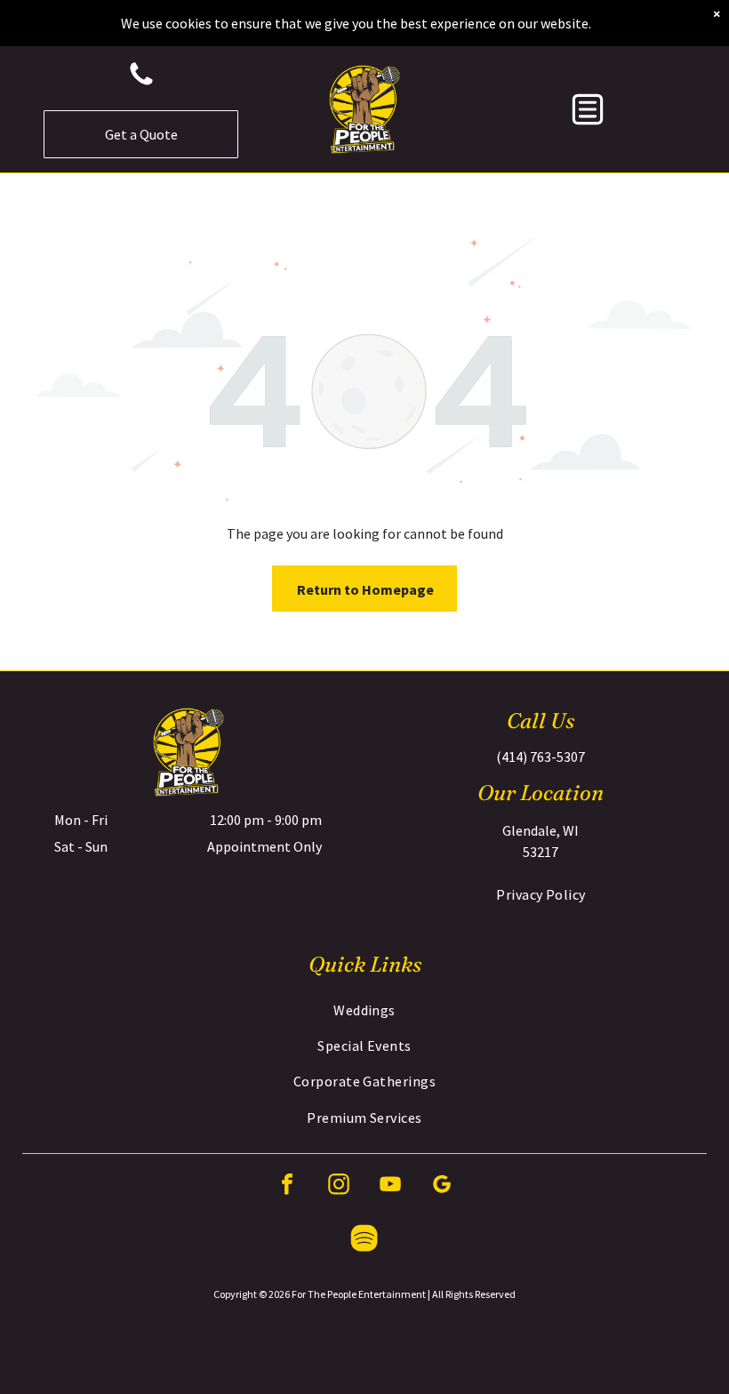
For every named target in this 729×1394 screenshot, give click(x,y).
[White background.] (141, 83)
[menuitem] (541, 894)
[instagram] (339, 1186)
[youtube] (390, 1186)
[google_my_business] (442, 1186)
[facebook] (287, 1186)
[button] (587, 109)
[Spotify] (364, 1240)
